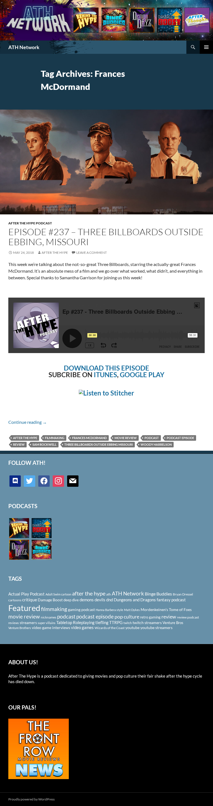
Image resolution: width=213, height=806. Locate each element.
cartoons (14, 600)
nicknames (48, 617)
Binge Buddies (158, 593)
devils (100, 599)
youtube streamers (156, 627)
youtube (132, 627)
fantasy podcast (171, 599)
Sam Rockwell (44, 444)
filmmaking (54, 438)
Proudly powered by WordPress (31, 799)
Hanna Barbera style (109, 610)
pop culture (127, 617)
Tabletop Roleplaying (75, 622)
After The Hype (55, 252)
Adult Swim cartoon (58, 594)
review (19, 444)
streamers (28, 622)
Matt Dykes (132, 610)
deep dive (71, 600)
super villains (46, 623)
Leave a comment (91, 252)
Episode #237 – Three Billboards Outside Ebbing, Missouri (106, 236)
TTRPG (116, 622)
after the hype (25, 438)
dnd (109, 599)
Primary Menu (206, 47)
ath (108, 594)
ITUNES (105, 375)
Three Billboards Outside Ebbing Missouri (98, 444)
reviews (13, 623)
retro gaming (150, 617)
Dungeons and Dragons (135, 599)
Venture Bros (173, 622)
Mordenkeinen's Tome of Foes (166, 609)
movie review (126, 438)
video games (82, 627)
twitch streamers (147, 622)
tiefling (101, 622)
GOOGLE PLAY (142, 375)
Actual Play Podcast (26, 593)
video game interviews (51, 627)
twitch (127, 623)
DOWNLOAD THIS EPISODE (106, 368)
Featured (24, 608)
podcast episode (180, 438)
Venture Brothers (19, 628)
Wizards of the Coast (110, 628)
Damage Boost (50, 599)
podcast (151, 438)
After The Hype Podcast (30, 223)
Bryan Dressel (183, 594)
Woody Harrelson (156, 444)
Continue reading (27, 422)
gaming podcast (81, 609)
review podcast (188, 617)
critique (29, 599)
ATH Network (23, 47)
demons (87, 599)
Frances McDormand (89, 438)
